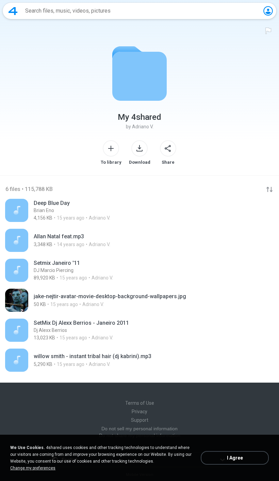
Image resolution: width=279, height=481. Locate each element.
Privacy (139, 411)
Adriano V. (142, 126)
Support (139, 420)
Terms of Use (139, 403)
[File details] (139, 210)
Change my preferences (32, 468)
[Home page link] (13, 11)
